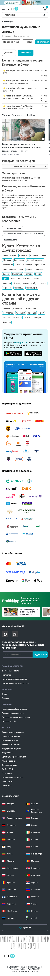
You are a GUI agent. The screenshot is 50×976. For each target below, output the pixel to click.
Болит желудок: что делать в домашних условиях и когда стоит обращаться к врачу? (21, 146)
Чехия (41, 313)
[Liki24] (8, 956)
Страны (5, 698)
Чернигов (7, 288)
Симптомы (6, 786)
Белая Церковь (9, 255)
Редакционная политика (13, 713)
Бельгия (6, 308)
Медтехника (7, 753)
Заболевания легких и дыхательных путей (23, 234)
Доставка (8, 52)
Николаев (39, 269)
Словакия (20, 313)
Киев (18, 265)
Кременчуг (27, 265)
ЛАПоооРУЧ (7, 769)
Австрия (37, 317)
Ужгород (27, 278)
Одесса (6, 274)
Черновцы (18, 288)
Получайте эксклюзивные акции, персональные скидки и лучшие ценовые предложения (23, 645)
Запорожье (19, 260)
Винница (34, 255)
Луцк (21, 269)
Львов (29, 269)
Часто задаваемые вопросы (14, 679)
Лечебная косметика (11, 744)
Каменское (8, 265)
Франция (32, 313)
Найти (44, 15)
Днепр (43, 255)
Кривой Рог (40, 265)
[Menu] (3, 9)
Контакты (6, 675)
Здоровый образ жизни (12, 777)
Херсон (17, 283)
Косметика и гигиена (11, 736)
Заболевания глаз (12, 228)
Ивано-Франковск (35, 260)
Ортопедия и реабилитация (14, 757)
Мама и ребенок (9, 761)
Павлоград (17, 274)
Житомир (7, 260)
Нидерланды (30, 308)
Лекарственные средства (13, 732)
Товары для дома (9, 765)
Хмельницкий (29, 283)
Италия (28, 317)
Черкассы (42, 283)
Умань (36, 278)
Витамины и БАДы (10, 740)
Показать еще (10, 240)
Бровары (23, 255)
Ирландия (17, 308)
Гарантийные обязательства (14, 709)
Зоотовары (7, 773)
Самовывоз (25, 52)
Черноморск (31, 288)
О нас (4, 694)
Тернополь (15, 278)
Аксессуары (7, 781)
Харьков (7, 283)
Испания (7, 322)
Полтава (28, 274)
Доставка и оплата (10, 671)
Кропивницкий (9, 269)
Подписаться (40, 654)
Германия (17, 317)
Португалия (8, 313)
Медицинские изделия (11, 749)
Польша (6, 317)
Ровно (38, 274)
